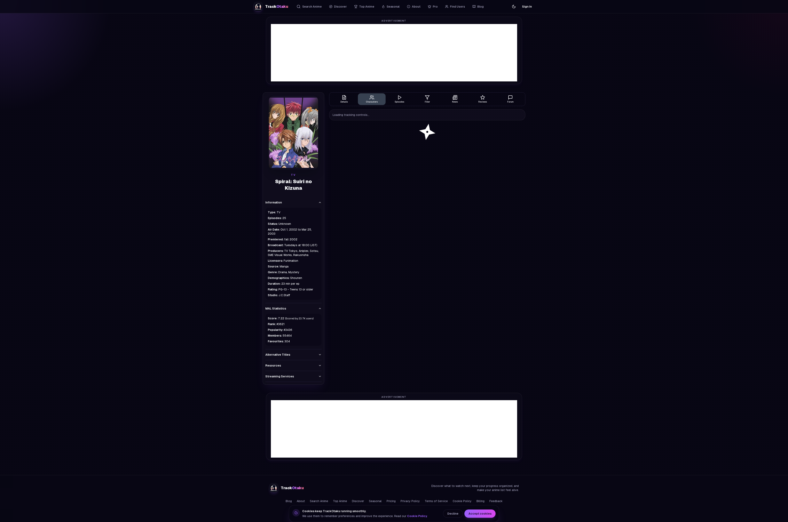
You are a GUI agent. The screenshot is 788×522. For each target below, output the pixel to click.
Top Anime (366, 6)
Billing (480, 501)
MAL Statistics (275, 308)
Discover (340, 6)
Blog (480, 6)
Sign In (527, 6)
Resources (273, 365)
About (416, 6)
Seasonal (393, 6)
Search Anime (312, 6)
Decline (452, 513)
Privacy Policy (410, 501)
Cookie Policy (462, 501)
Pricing (391, 501)
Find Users (457, 6)
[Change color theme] (514, 6)
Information (273, 202)
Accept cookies (479, 513)
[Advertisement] (394, 52)
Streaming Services (279, 376)
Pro (435, 6)
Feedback (496, 501)
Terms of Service (436, 501)
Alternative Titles (277, 354)
